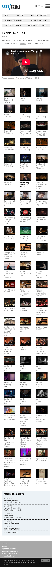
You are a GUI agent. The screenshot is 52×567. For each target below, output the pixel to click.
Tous (7, 15)
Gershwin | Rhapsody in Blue (8, 368)
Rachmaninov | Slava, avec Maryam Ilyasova (25, 461)
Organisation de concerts (10, 551)
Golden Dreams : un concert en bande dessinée (9, 417)
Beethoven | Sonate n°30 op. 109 (24, 185)
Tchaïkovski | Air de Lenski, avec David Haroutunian (25, 482)
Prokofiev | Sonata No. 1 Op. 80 (24, 166)
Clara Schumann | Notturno (8, 100)
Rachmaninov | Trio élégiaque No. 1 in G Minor (9, 221)
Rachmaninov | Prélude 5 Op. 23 (41, 220)
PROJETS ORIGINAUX (13, 25)
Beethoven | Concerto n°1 (8, 184)
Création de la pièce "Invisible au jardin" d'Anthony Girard (9, 331)
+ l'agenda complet (11, 533)
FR (36, 6)
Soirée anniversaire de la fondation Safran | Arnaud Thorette (25, 420)
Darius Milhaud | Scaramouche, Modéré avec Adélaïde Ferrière (41, 442)
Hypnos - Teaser (23, 99)
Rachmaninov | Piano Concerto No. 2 (25, 133)
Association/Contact (8, 556)
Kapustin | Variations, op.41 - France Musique (41, 293)
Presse (6, 43)
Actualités (5, 544)
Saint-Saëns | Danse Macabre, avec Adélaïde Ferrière (9, 442)
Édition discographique (9, 554)
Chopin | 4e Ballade (40, 254)
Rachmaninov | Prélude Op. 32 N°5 (41, 203)
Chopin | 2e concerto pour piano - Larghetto (9, 274)
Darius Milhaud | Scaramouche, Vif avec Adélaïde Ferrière (25, 442)
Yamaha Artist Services (12, 516)
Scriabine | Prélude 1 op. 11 (9, 166)
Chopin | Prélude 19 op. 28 (41, 116)
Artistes (4, 546)
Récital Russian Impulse (9, 291)
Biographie (6, 40)
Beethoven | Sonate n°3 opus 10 (24, 255)
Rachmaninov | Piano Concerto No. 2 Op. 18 (41, 133)
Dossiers (39, 43)
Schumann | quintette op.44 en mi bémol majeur (41, 311)
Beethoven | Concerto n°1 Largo (25, 329)
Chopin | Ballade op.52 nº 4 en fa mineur (9, 350)
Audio (30, 43)
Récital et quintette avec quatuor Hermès (41, 186)
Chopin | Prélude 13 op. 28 (25, 116)
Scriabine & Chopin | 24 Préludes (24, 238)
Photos (14, 43)
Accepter (45, 560)
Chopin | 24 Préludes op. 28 (9, 132)
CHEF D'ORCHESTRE (39, 15)
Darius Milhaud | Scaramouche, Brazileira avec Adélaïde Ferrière (9, 462)
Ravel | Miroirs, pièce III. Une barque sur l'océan (9, 256)
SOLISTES (20, 15)
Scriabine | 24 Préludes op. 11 (42, 148)
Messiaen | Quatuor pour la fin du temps (41, 481)
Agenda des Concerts (9, 549)
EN (42, 6)
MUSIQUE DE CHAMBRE (14, 20)
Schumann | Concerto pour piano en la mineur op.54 (41, 350)
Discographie (43, 40)
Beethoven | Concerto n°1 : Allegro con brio (41, 167)
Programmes (29, 40)
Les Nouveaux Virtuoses (13, 500)
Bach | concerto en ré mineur (9, 309)
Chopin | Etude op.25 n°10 (41, 328)
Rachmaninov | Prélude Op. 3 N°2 (25, 203)
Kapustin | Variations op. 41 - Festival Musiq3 (25, 293)
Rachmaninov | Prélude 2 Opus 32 (9, 203)
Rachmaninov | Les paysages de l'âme (25, 220)
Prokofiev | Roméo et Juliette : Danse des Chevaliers (9, 482)
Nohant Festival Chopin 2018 (25, 273)
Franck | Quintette (23, 309)
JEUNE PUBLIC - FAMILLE (37, 25)
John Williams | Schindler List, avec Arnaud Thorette (41, 418)
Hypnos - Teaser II (39, 99)
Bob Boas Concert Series (13, 508)
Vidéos (23, 43)
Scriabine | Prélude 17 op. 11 (9, 149)
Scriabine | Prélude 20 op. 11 (25, 149)
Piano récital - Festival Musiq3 (9, 237)
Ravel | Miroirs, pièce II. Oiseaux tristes (41, 238)
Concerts (17, 40)
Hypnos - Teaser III (7, 115)
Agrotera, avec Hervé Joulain (41, 459)
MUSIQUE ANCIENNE (39, 20)
